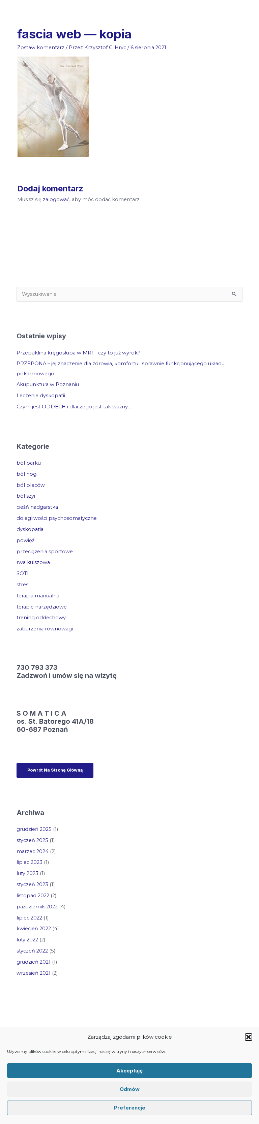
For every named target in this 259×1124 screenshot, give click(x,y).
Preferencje (129, 1107)
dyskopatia (30, 529)
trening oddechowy (41, 618)
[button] (248, 1037)
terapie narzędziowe (42, 607)
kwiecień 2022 (34, 929)
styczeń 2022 (32, 951)
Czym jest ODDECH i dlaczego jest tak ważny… (74, 407)
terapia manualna (38, 596)
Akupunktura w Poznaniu (48, 384)
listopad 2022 (33, 896)
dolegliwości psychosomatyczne (57, 518)
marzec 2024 (33, 851)
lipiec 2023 (29, 862)
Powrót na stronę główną (55, 770)
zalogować (56, 199)
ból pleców (31, 485)
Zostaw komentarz (40, 47)
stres (22, 585)
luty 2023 (27, 873)
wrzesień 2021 (34, 973)
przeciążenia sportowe (45, 552)
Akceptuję (129, 1070)
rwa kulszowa (33, 562)
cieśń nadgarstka (37, 507)
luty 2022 (27, 940)
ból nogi (27, 474)
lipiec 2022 (29, 918)
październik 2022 (37, 907)
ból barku (29, 463)
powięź (25, 540)
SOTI (23, 573)
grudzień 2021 (34, 962)
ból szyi (26, 496)
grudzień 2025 (34, 829)
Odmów (130, 1089)
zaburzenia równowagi (45, 629)
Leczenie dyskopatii (41, 396)
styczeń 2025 (32, 840)
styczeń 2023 (32, 884)
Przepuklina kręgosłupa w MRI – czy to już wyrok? (78, 353)
